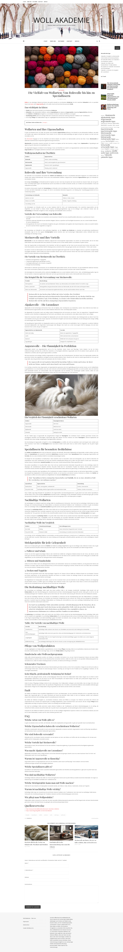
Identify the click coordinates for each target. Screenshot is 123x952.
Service (45, 1)
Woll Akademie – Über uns (29, 918)
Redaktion (29, 818)
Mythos (117, 139)
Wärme (102, 155)
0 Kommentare (94, 818)
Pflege (102, 143)
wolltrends (63, 815)
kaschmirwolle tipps (109, 131)
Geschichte (104, 125)
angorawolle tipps (108, 121)
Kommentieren (28, 884)
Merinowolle (30, 138)
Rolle (118, 143)
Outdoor (116, 141)
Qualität (110, 143)
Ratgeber (35, 1)
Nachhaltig (103, 141)
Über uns (29, 1)
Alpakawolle (110, 115)
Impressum (26, 921)
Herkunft (117, 125)
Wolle (26, 102)
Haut (114, 125)
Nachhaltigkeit (110, 141)
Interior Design (116, 127)
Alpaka (31, 104)
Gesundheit (109, 125)
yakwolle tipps (106, 157)
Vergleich (106, 149)
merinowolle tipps (108, 135)
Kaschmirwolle (107, 129)
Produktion (106, 143)
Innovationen (110, 127)
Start (24, 1)
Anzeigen (45, 122)
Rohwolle (27, 815)
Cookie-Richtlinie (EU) (28, 928)
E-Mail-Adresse (29, 870)
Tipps (116, 147)
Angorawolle (39, 104)
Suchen (117, 48)
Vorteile (116, 149)
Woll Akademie (61, 20)
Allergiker (103, 115)
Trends (102, 149)
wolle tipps (56, 815)
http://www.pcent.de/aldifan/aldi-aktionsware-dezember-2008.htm (42, 809)
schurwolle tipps (107, 147)
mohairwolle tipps (108, 139)
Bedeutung (110, 123)
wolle (51, 815)
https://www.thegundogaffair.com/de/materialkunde (39, 810)
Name (26, 863)
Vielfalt (40, 815)
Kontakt (40, 1)
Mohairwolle (106, 137)
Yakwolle (108, 155)
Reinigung (115, 143)
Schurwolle (105, 145)
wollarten (46, 815)
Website (27, 877)
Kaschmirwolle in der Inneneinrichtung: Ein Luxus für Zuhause (60, 844)
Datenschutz (26, 924)
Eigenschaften (116, 123)
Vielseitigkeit (112, 149)
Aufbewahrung (104, 123)
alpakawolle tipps (108, 117)
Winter (102, 151)
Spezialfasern (34, 815)
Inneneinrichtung (104, 127)
